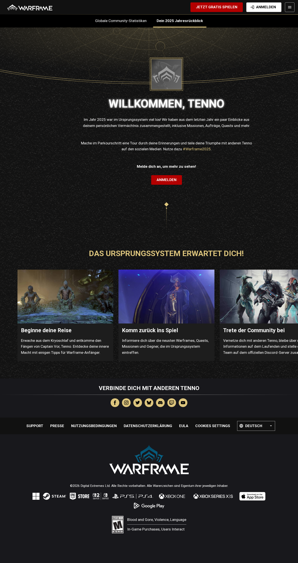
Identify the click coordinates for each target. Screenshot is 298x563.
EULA (183, 426)
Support (34, 426)
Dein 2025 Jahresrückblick (180, 21)
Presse (57, 426)
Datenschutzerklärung (148, 426)
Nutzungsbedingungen (94, 426)
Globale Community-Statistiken (122, 21)
